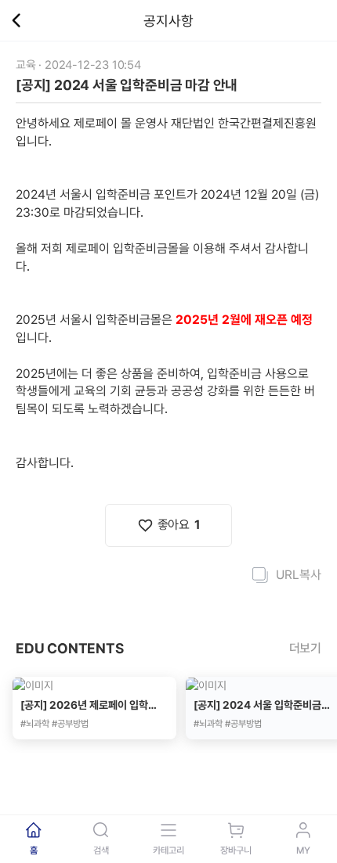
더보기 (305, 648)
